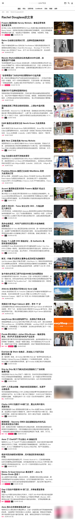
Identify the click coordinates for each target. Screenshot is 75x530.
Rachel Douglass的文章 (17, 12)
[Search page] (69, 3)
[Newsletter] (65, 3)
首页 (3, 12)
